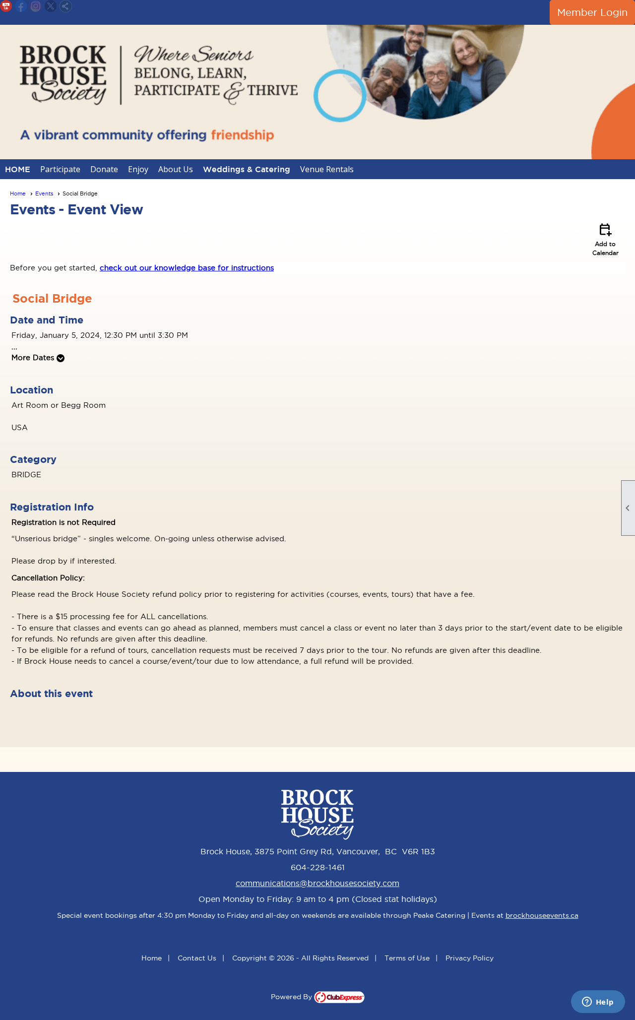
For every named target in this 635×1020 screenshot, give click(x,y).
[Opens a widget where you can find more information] (598, 1002)
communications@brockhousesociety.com (317, 883)
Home (18, 193)
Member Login (592, 12)
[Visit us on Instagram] (36, 6)
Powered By (292, 997)
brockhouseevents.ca (542, 915)
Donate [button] (104, 169)
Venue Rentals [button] (327, 169)
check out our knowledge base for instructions (187, 267)
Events (44, 193)
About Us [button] (175, 169)
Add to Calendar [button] (605, 238)
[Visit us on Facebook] (21, 6)
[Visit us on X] (51, 6)
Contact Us (197, 958)
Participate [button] (60, 169)
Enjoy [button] (138, 169)
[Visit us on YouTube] (6, 6)
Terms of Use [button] (407, 958)
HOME (17, 169)
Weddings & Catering (246, 169)
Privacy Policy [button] (469, 958)
